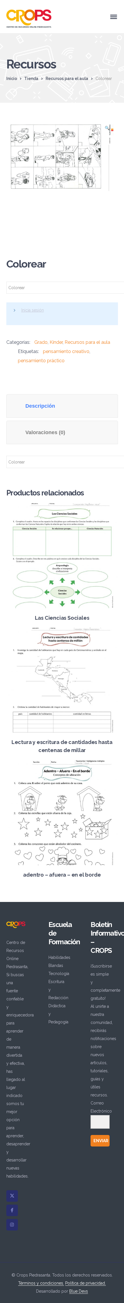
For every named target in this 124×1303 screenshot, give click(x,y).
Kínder (56, 342)
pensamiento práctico (41, 360)
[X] (12, 1196)
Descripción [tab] (40, 406)
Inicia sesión (32, 310)
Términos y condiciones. (41, 1283)
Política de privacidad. (85, 1283)
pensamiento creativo (66, 351)
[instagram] (12, 1224)
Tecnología (58, 973)
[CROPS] (29, 18)
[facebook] (12, 1210)
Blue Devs (78, 1291)
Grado (41, 342)
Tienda (31, 78)
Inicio (11, 78)
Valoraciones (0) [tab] (45, 432)
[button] (107, 130)
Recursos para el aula (67, 78)
